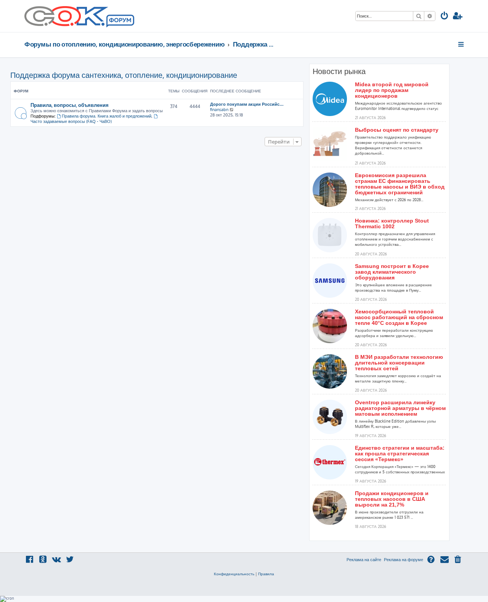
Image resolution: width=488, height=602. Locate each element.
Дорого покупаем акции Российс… (247, 104)
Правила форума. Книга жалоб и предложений (106, 116)
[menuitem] (444, 16)
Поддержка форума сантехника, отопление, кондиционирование (123, 75)
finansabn (219, 109)
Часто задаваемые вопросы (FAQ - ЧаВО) (71, 121)
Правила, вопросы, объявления (69, 105)
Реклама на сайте (364, 559)
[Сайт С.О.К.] (79, 16)
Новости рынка (339, 71)
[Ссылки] (462, 44)
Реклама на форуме (403, 559)
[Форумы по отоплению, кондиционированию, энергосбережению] (119, 21)
